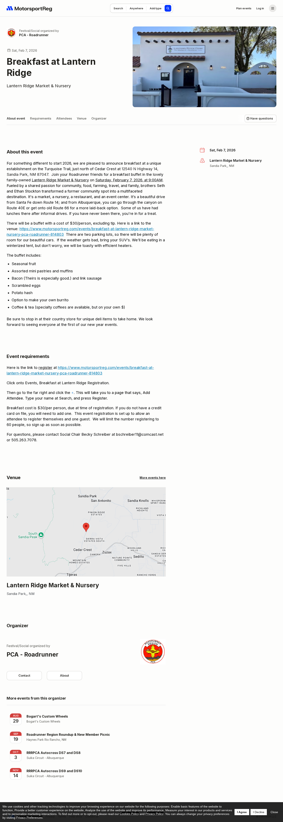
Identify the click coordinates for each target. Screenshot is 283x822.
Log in (260, 8)
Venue (81, 118)
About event (16, 118)
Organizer (98, 118)
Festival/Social (29, 31)
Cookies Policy (129, 813)
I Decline (258, 812)
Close (274, 812)
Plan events (243, 8)
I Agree (242, 812)
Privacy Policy (154, 813)
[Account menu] (272, 8)
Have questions (261, 118)
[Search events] (168, 8)
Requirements (40, 118)
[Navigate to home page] (29, 8)
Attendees (64, 118)
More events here (153, 477)
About (64, 675)
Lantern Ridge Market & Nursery (39, 85)
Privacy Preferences (29, 817)
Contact (24, 675)
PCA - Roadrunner (34, 35)
